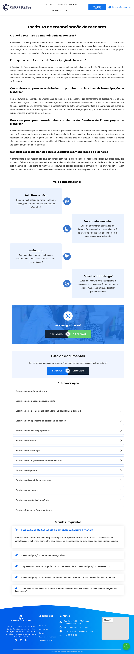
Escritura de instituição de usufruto (33, 480)
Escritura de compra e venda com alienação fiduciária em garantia (48, 411)
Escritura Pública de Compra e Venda (34, 510)
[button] (68, 530)
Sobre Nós (43, 629)
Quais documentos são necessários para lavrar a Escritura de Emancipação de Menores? (66, 590)
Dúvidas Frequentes (60, 10)
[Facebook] (16, 640)
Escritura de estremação (28, 450)
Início (46, 4)
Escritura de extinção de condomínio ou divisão (39, 460)
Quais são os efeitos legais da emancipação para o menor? (57, 530)
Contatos (73, 4)
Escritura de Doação (26, 440)
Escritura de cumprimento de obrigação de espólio (41, 421)
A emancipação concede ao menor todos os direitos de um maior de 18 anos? (68, 577)
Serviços (53, 4)
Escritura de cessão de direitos (31, 391)
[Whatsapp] (26, 640)
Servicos (42, 625)
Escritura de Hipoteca (26, 470)
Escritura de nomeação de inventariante (35, 401)
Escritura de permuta (26, 490)
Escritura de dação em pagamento (33, 430)
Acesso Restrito (45, 640)
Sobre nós (62, 4)
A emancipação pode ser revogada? (43, 555)
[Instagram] (21, 640)
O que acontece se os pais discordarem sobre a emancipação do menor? (65, 566)
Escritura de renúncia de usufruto (32, 500)
